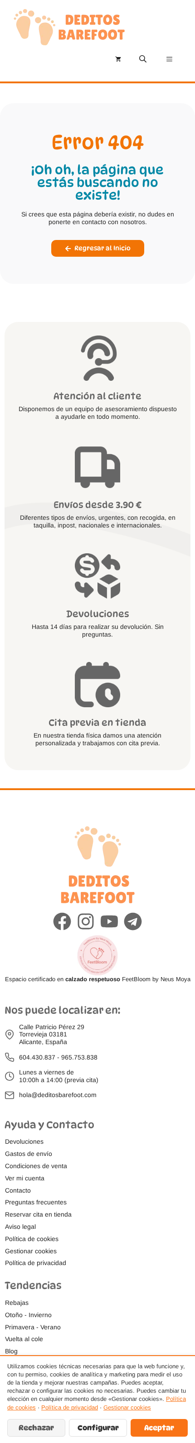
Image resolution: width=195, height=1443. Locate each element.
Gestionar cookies (127, 1407)
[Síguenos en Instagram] (86, 921)
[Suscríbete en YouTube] (109, 921)
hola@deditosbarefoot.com (58, 1094)
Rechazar (36, 1428)
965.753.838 (79, 1057)
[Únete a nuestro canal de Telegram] (133, 921)
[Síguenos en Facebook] (62, 921)
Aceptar (159, 1428)
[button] (31, 1251)
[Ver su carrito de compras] (118, 58)
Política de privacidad (69, 1407)
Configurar (98, 1428)
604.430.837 (37, 1057)
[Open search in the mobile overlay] (143, 58)
